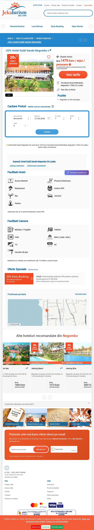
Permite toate (56, 527)
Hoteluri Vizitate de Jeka (35, 424)
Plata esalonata (52, 495)
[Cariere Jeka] (80, 417)
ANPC (49, 499)
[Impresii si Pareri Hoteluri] (58, 417)
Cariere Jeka (75, 424)
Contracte (50, 484)
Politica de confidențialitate (57, 521)
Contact (79, 5)
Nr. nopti (58, 116)
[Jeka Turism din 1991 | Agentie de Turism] (14, 15)
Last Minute (37, 26)
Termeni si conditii (11, 477)
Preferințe (46, 527)
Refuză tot (36, 527)
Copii (15, 123)
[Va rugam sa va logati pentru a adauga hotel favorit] (49, 57)
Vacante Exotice (17, 26)
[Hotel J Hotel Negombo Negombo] (85, 39)
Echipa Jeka (55, 5)
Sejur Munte (77, 26)
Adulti (72, 116)
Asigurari (50, 491)
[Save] (53, 106)
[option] (17, 26)
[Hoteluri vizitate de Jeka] (36, 417)
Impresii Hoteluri (55, 424)
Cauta (47, 131)
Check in (37, 116)
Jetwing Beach (47, 368)
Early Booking (57, 26)
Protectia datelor (53, 488)
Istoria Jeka (9, 488)
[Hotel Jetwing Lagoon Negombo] (80, 39)
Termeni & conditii (68, 5)
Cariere (46, 5)
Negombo (70, 335)
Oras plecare (18, 116)
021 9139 (38, 5)
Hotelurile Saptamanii (12, 424)
